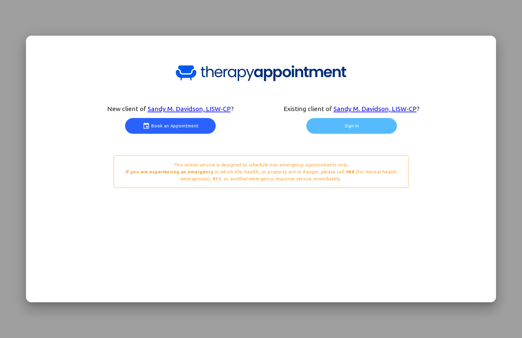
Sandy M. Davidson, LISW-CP (189, 108)
